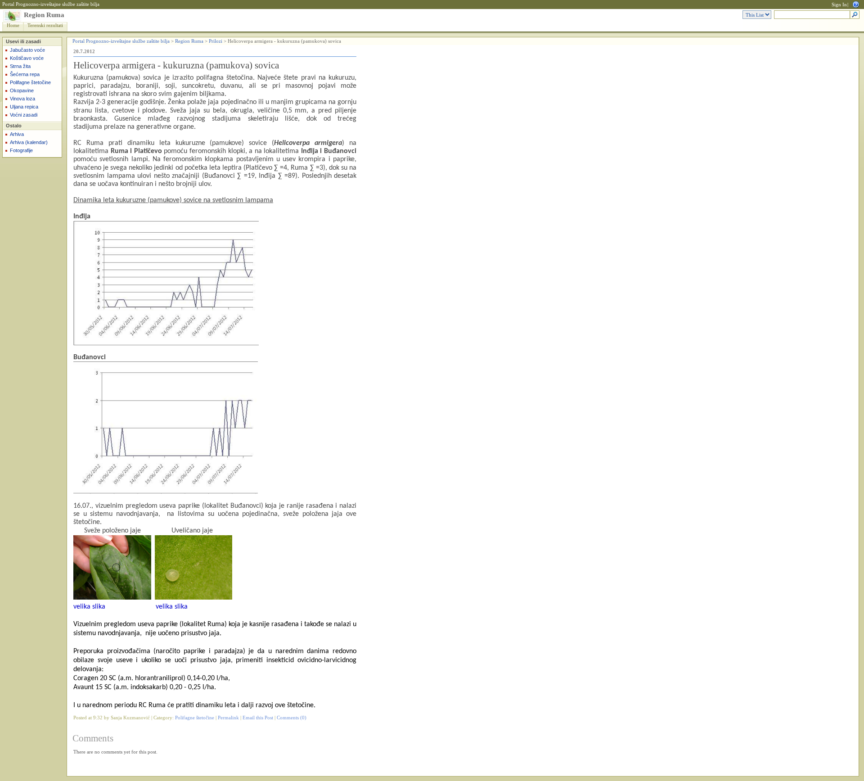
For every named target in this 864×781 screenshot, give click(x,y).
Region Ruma (44, 14)
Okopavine (22, 90)
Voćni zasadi (23, 114)
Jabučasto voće (27, 50)
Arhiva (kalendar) (29, 142)
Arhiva (17, 134)
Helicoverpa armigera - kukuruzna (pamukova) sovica (176, 65)
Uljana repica (24, 106)
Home (13, 25)
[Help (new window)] (856, 3)
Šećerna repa (25, 74)
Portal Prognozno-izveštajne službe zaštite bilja (50, 4)
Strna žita (20, 66)
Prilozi (215, 41)
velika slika (89, 606)
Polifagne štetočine (30, 82)
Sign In (839, 4)
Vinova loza (22, 98)
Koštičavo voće (27, 58)
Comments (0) (291, 717)
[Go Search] (855, 15)
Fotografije (21, 150)
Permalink (228, 717)
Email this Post (258, 717)
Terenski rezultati (45, 25)
